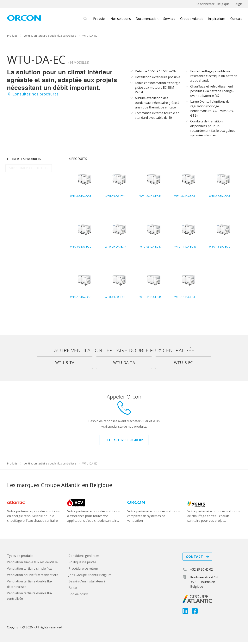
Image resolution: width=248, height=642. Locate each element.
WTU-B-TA (64, 362)
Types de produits (20, 556)
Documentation (147, 18)
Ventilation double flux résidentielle (32, 575)
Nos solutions (120, 18)
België (238, 4)
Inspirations (217, 18)
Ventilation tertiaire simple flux (29, 568)
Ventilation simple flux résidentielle (32, 562)
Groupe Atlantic (191, 18)
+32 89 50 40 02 (201, 569)
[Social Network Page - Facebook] (195, 612)
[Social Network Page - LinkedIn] (185, 612)
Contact (236, 18)
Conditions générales (84, 556)
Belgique (223, 4)
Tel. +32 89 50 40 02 (124, 440)
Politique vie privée (82, 562)
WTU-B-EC (183, 362)
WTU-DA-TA (124, 362)
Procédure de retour (83, 568)
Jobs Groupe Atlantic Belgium (90, 575)
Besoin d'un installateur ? (87, 581)
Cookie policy (78, 594)
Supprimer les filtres (28, 168)
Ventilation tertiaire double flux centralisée (50, 35)
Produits (99, 18)
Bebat (73, 588)
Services (169, 18)
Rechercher (85, 18)
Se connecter (205, 4)
